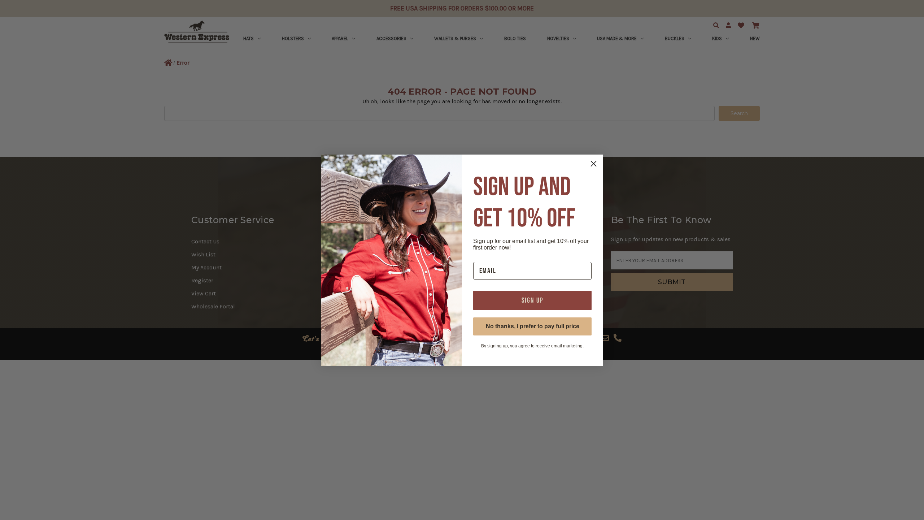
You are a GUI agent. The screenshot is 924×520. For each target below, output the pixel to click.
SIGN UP (533, 300)
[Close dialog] (593, 163)
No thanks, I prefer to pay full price (532, 326)
